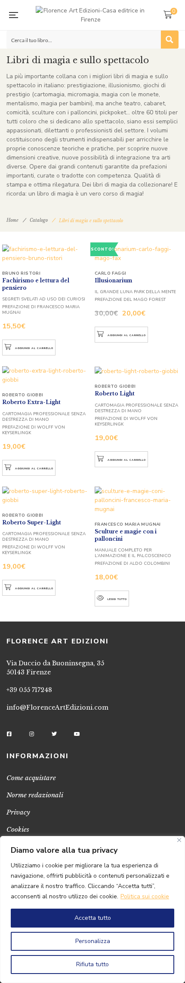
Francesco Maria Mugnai (128, 524)
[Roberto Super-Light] (46, 496)
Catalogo (39, 220)
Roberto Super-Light (31, 522)
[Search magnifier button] (169, 40)
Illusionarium (113, 280)
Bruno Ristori (21, 273)
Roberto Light (115, 393)
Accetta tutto (92, 918)
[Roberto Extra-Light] (46, 375)
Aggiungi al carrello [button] (34, 348)
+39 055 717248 (29, 690)
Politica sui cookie (144, 896)
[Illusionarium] (139, 254)
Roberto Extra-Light (31, 402)
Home (12, 220)
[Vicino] (179, 840)
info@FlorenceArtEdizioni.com (57, 707)
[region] (92, 909)
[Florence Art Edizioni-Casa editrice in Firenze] (90, 15)
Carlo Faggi (110, 273)
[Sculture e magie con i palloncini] (139, 500)
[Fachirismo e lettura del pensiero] (46, 254)
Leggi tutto (117, 599)
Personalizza (92, 941)
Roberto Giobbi (22, 395)
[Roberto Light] (139, 371)
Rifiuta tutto (92, 964)
